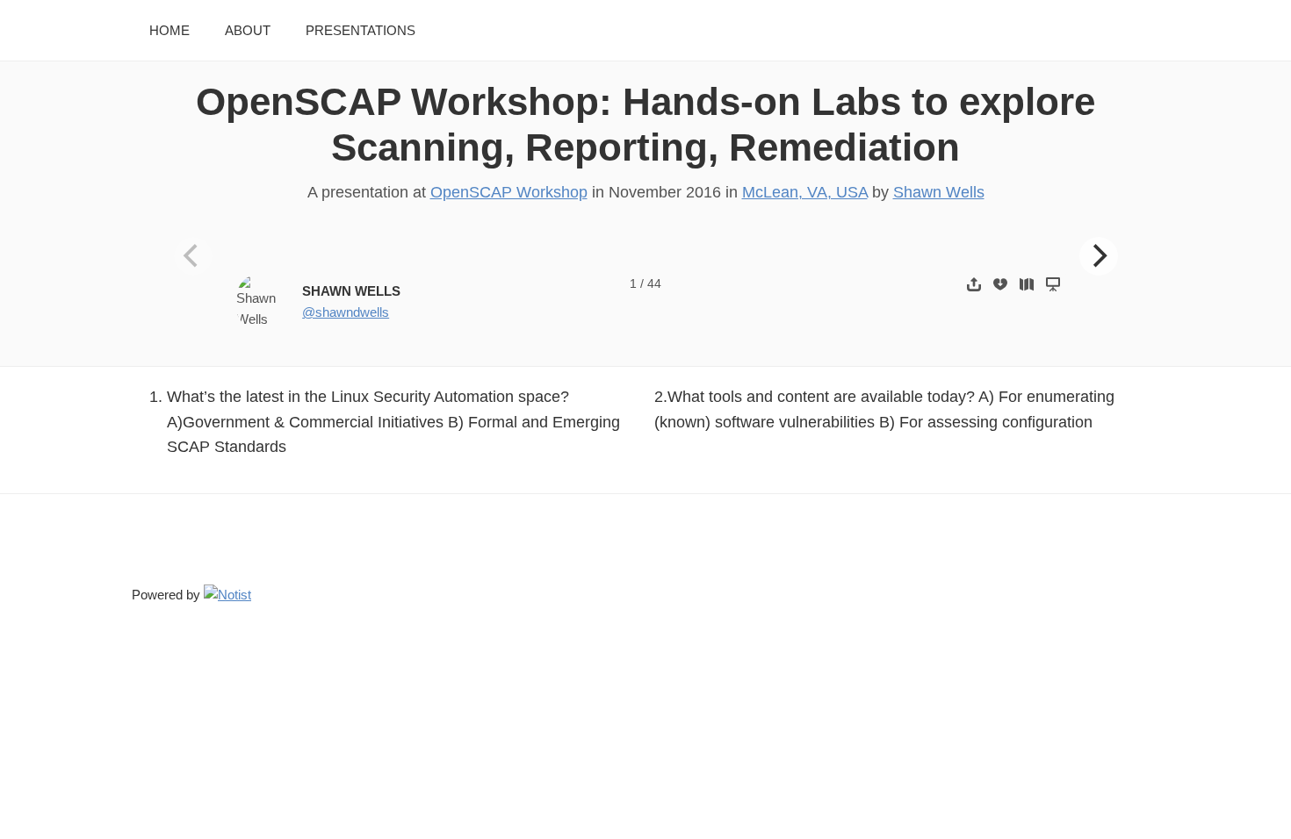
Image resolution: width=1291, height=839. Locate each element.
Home (169, 30)
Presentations (360, 30)
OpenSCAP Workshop (509, 192)
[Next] (1098, 256)
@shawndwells (345, 312)
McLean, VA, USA (805, 192)
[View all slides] (1026, 284)
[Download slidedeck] (1000, 284)
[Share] (974, 284)
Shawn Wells (938, 192)
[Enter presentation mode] (1053, 284)
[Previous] (193, 256)
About (247, 30)
